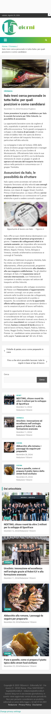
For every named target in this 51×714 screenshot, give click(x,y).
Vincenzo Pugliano (28, 109)
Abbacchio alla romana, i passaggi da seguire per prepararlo (28, 449)
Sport (18, 395)
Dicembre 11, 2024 (23, 432)
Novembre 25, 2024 (24, 477)
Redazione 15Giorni (24, 410)
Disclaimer (37, 705)
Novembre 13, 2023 (12, 109)
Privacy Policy (25, 705)
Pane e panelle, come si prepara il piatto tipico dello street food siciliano (30, 471)
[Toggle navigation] (5, 40)
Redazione (12, 705)
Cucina (19, 443)
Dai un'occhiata (12, 488)
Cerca (6, 374)
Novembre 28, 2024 (24, 455)
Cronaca (8, 91)
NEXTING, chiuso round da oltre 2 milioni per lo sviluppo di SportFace (31, 401)
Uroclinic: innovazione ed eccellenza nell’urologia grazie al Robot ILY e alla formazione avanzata (29, 424)
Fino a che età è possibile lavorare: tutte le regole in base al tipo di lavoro (25, 361)
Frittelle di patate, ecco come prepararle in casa (25, 350)
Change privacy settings (10, 711)
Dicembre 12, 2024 (23, 407)
